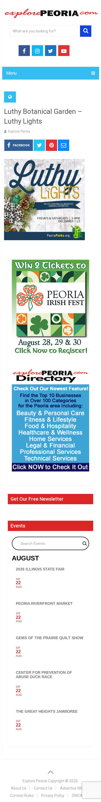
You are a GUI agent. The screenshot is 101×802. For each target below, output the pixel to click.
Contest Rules (22, 795)
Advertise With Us (75, 788)
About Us (18, 788)
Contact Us (43, 788)
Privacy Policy (52, 795)
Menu (11, 73)
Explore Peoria (19, 131)
